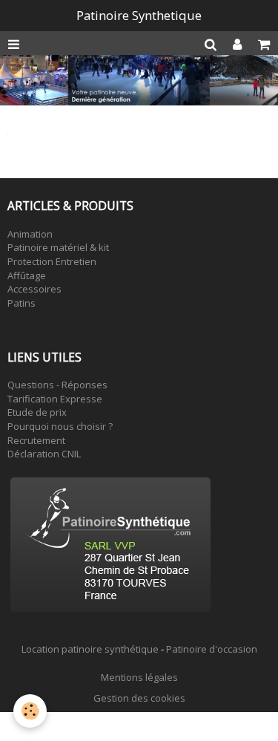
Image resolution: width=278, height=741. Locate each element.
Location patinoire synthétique (90, 649)
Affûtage (26, 275)
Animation (30, 234)
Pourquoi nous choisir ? (60, 426)
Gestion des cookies (139, 698)
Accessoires (34, 289)
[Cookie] (30, 711)
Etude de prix (37, 412)
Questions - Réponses (57, 384)
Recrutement (36, 440)
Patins (21, 303)
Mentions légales (139, 677)
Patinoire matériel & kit (58, 247)
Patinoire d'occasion (211, 649)
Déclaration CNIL (44, 453)
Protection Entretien (51, 261)
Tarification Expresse (54, 398)
